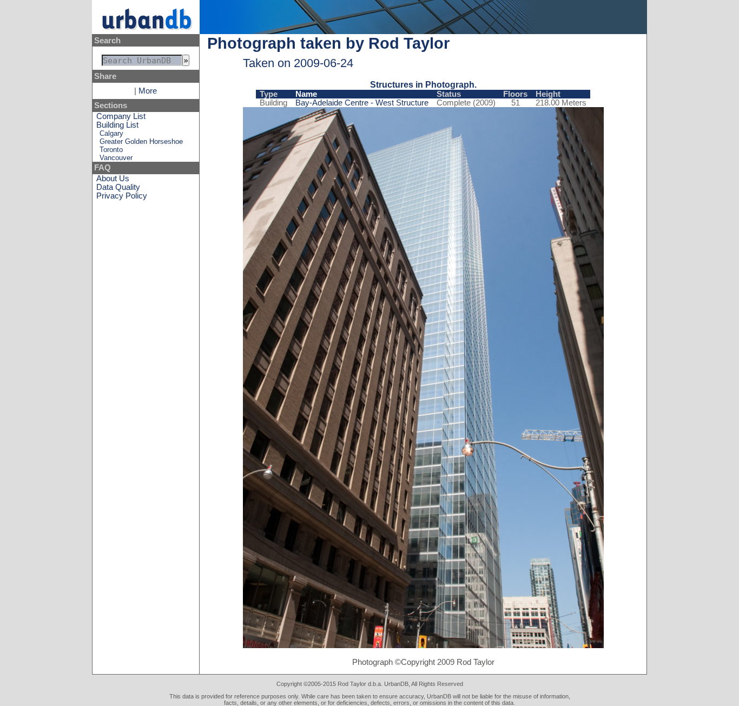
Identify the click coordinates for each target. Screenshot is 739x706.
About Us (112, 178)
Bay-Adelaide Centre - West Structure (361, 102)
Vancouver (116, 158)
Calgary (111, 133)
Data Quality (118, 187)
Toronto (111, 150)
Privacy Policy (121, 196)
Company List (121, 116)
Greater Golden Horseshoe (141, 141)
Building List (117, 125)
